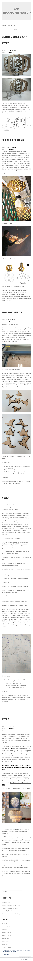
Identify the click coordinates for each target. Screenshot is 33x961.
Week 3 (5, 719)
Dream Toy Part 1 (7, 911)
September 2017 (6, 941)
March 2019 (5, 924)
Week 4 (5, 497)
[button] (9, 273)
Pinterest (12, 748)
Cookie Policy (6, 954)
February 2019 (6, 927)
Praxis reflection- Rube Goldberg (11, 914)
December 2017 (6, 932)
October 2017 (6, 938)
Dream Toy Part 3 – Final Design (11, 905)
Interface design (6, 902)
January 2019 (5, 929)
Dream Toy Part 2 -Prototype (10, 908)
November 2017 (6, 935)
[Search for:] (12, 891)
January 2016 (5, 944)
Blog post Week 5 (12, 312)
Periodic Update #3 (13, 140)
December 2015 (6, 947)
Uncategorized (10, 52)
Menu (16, 29)
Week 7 (5, 43)
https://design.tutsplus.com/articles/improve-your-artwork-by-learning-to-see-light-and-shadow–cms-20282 (16, 767)
